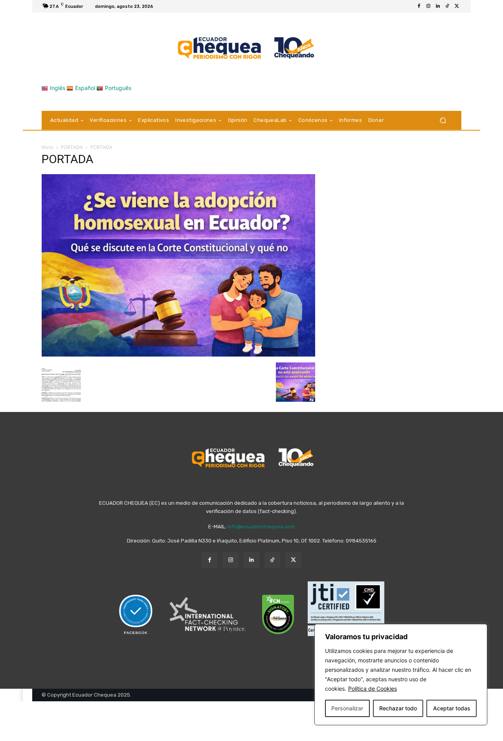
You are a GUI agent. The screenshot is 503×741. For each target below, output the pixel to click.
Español (85, 88)
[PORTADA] (178, 354)
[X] (456, 6)
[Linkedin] (437, 6)
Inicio (47, 147)
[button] (442, 120)
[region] (400, 674)
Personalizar (347, 708)
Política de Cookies (372, 688)
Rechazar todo (398, 708)
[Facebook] (419, 6)
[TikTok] (447, 6)
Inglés (57, 88)
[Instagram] (428, 6)
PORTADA (72, 147)
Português (118, 88)
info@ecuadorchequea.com (261, 527)
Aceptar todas (451, 708)
